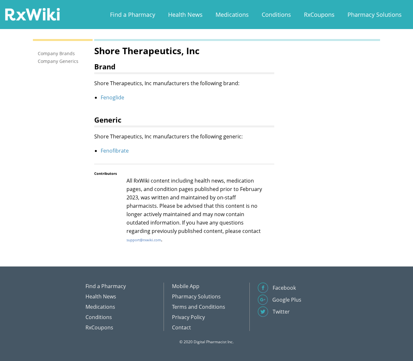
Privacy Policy (188, 317)
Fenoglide (112, 97)
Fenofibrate (115, 150)
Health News (185, 14)
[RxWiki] (32, 14)
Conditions (276, 14)
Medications (232, 14)
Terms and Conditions (198, 306)
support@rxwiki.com (143, 239)
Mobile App (185, 286)
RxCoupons (319, 14)
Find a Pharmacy (132, 14)
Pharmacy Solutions (375, 14)
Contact (181, 327)
